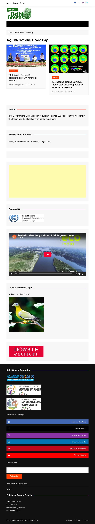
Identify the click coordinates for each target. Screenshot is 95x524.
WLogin (69, 520)
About (8, 3)
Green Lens (13, 71)
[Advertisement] (47, 181)
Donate (15, 3)
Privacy (77, 520)
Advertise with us (12, 462)
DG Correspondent (17, 84)
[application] (47, 254)
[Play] (12, 274)
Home (11, 32)
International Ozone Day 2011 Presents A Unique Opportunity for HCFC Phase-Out (67, 85)
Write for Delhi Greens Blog (16, 483)
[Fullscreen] (83, 274)
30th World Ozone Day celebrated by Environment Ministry (22, 78)
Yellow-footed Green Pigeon (19, 294)
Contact (22, 3)
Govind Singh (58, 91)
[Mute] (79, 274)
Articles (55, 77)
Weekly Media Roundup (20, 134)
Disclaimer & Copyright (15, 414)
